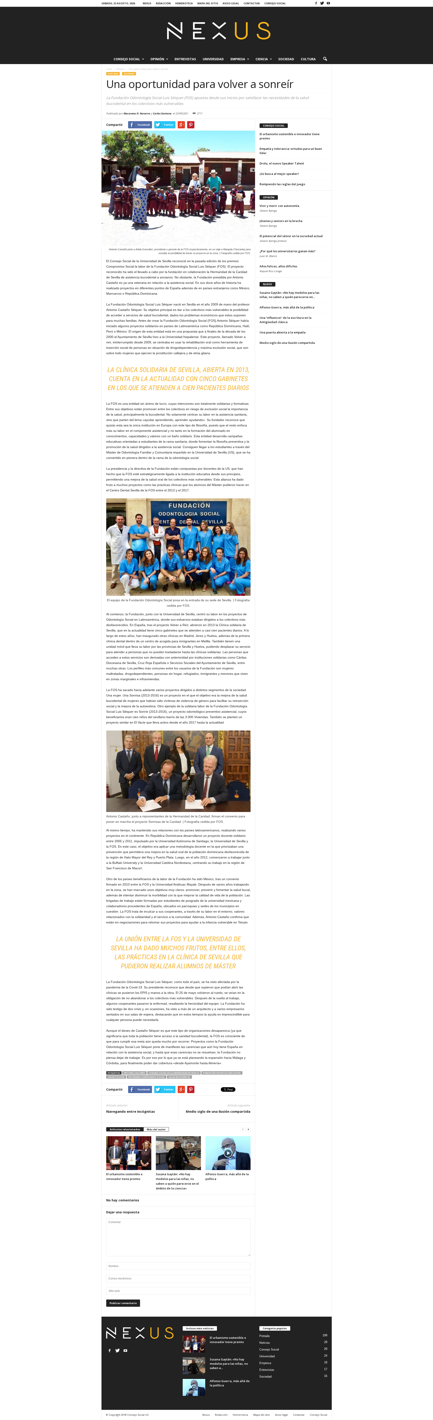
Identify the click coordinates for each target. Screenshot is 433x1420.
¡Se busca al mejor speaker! (279, 174)
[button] (325, 59)
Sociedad (286, 59)
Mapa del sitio (207, 3)
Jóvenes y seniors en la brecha (281, 221)
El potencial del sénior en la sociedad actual (291, 236)
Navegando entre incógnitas (130, 1111)
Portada (113, 73)
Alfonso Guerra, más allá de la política (287, 307)
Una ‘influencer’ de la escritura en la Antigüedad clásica (285, 320)
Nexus (147, 3)
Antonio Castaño (134, 1072)
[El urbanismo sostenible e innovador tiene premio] (128, 1153)
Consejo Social (275, 3)
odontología (116, 1076)
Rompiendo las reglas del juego (282, 184)
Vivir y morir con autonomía (279, 206)
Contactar (252, 3)
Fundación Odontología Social (222, 1072)
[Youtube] (328, 3)
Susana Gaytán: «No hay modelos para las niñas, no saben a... (229, 1363)
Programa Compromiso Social (146, 1076)
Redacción (163, 3)
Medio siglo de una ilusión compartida (218, 1111)
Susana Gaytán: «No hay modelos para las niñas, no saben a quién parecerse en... (289, 295)
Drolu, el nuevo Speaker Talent (282, 163)
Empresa (237, 59)
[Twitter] (322, 3)
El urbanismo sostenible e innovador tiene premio (228, 1340)
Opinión (157, 59)
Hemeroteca (184, 3)
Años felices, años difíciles (278, 266)
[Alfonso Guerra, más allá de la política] (228, 1153)
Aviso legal (231, 3)
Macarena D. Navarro (136, 113)
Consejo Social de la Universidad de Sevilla (174, 1072)
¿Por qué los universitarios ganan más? (288, 251)
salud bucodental (179, 1076)
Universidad (213, 59)
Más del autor (156, 1129)
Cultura (308, 59)
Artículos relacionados (125, 1129)
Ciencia (262, 59)
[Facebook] (316, 3)
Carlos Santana (162, 113)
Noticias (264, 1342)
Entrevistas (185, 59)
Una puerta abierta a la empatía (283, 332)
